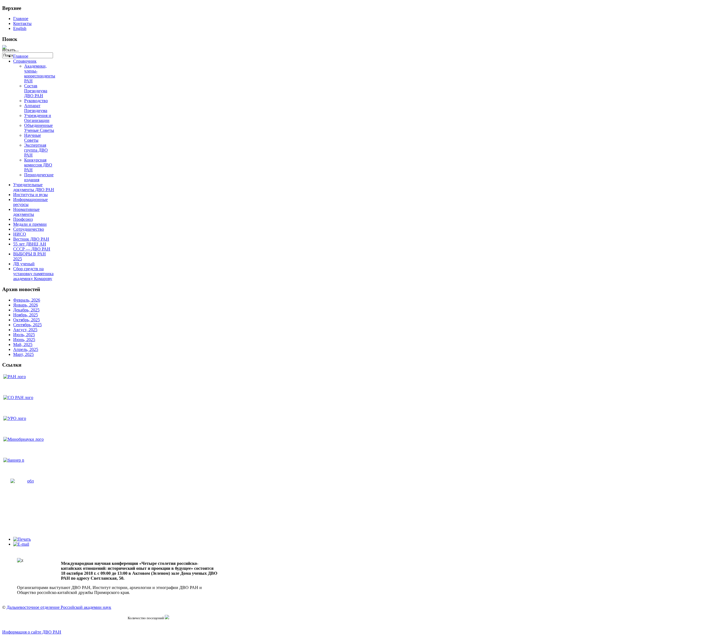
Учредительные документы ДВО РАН (33, 187)
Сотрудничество (28, 229)
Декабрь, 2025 (26, 310)
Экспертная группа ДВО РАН (36, 150)
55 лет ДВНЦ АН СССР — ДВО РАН (31, 246)
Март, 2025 (23, 354)
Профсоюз (23, 219)
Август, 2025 (25, 329)
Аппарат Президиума (35, 108)
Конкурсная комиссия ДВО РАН (38, 165)
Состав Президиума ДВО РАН (35, 90)
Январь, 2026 (25, 305)
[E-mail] (21, 544)
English (19, 28)
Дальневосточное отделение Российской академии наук (59, 607)
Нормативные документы (26, 212)
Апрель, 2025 (25, 349)
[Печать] (22, 539)
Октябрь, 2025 (26, 319)
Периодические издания (39, 177)
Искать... (10, 50)
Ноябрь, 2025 (25, 314)
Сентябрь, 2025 (27, 324)
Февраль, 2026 (26, 300)
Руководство (36, 100)
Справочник (25, 61)
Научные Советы (32, 138)
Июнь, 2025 (24, 339)
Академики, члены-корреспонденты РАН (39, 73)
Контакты (22, 23)
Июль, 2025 (24, 334)
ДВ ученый (24, 263)
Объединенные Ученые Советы (39, 128)
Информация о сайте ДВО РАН (31, 632)
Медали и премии (30, 224)
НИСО (19, 234)
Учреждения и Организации (37, 118)
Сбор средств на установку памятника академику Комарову (33, 273)
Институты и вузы (30, 194)
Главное (20, 18)
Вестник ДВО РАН (31, 239)
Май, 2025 (22, 344)
